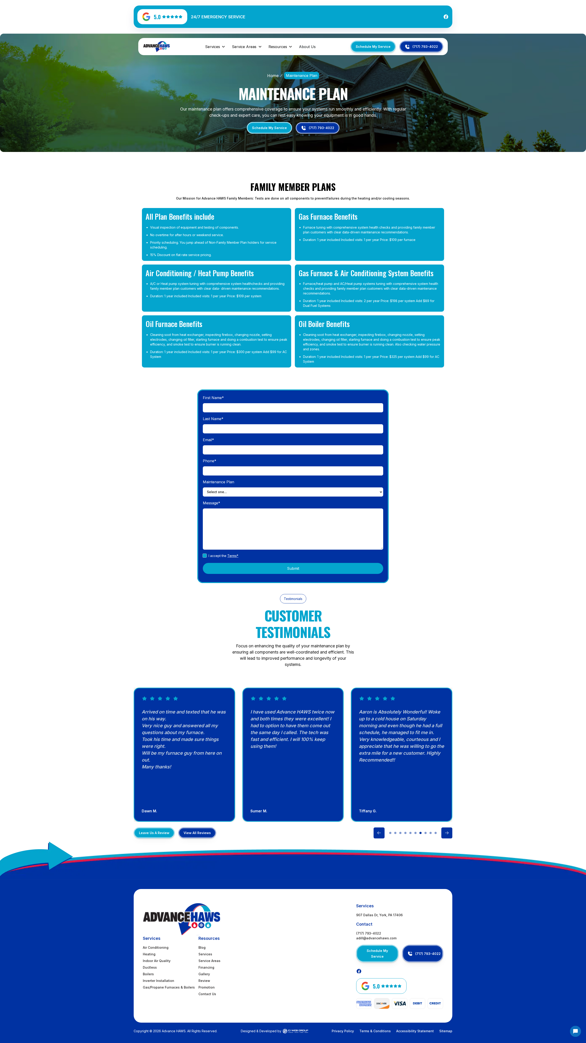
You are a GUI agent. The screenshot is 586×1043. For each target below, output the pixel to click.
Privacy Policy (343, 1031)
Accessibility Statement (415, 1031)
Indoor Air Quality (157, 961)
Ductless (150, 967)
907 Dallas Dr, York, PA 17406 (379, 915)
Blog (202, 947)
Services (205, 954)
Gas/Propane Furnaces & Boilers (169, 987)
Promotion (206, 987)
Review (204, 981)
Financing (206, 967)
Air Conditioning (155, 947)
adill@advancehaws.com (376, 938)
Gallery (204, 974)
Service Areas (209, 961)
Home (273, 75)
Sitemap (445, 1031)
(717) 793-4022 (368, 933)
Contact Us (207, 994)
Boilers (148, 974)
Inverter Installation (158, 981)
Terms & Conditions (375, 1031)
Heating (149, 954)
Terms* (232, 556)
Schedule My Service (373, 47)
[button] (215, 47)
